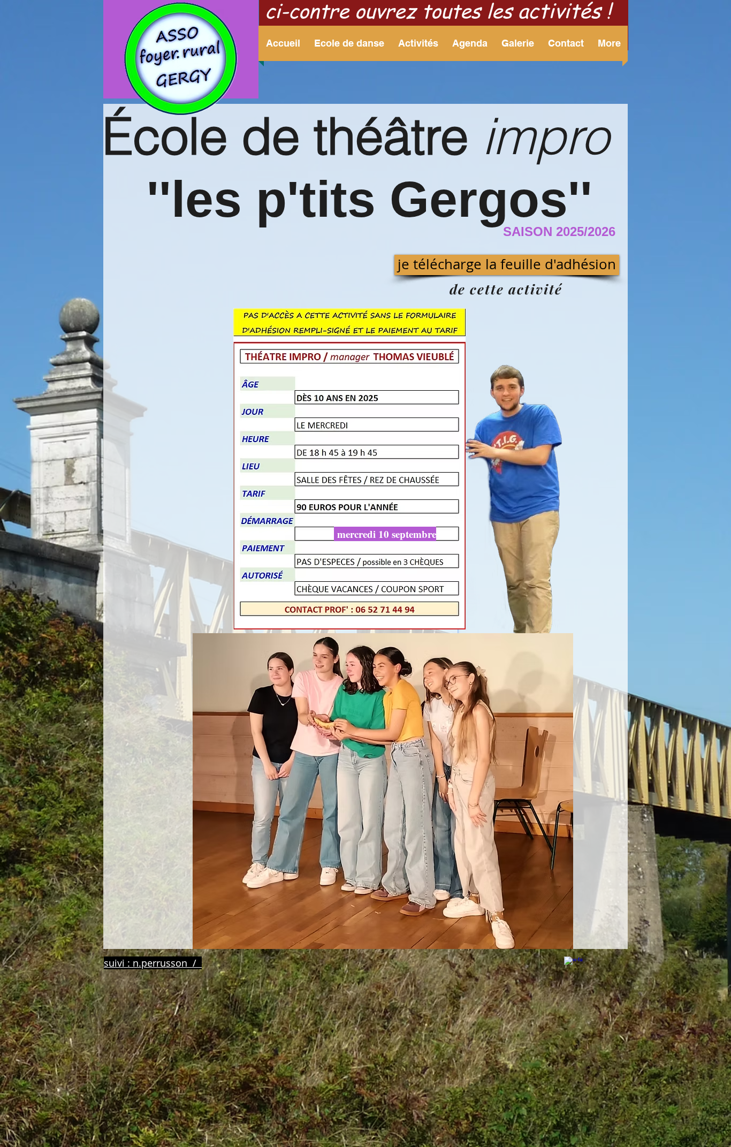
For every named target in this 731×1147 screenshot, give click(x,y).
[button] (349, 43)
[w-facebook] (573, 965)
